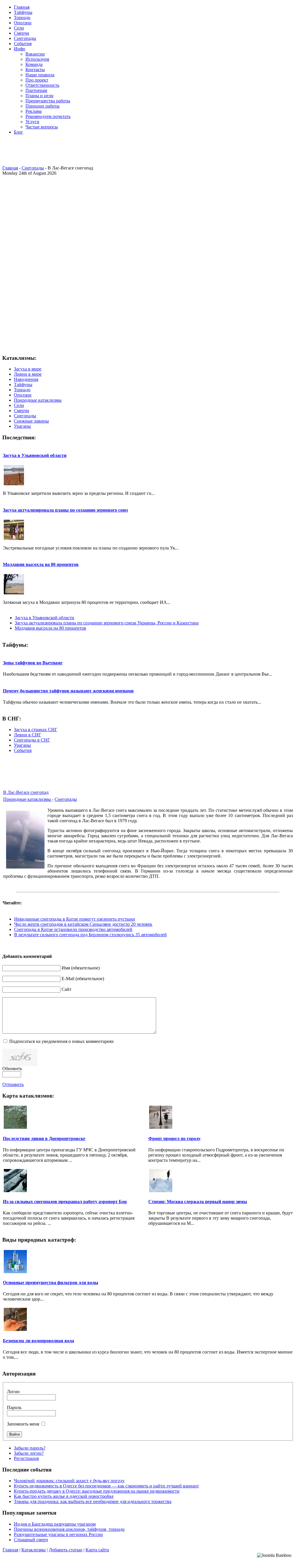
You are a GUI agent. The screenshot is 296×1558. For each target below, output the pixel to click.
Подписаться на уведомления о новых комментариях (61, 1041)
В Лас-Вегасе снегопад (26, 792)
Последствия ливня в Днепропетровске (44, 1138)
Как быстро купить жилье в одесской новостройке (64, 1496)
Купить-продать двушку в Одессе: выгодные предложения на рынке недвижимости (97, 1491)
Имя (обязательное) (81, 967)
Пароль (14, 1407)
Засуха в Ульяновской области (34, 455)
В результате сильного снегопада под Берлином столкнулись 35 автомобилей (90, 934)
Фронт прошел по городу (174, 1138)
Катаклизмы (33, 1549)
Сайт (66, 989)
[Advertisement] (146, 152)
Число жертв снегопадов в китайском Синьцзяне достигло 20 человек (83, 924)
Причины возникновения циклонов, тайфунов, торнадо (69, 1529)
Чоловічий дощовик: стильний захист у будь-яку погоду (69, 1480)
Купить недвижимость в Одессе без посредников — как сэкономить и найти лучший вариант (106, 1485)
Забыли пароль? (29, 1447)
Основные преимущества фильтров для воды (50, 1282)
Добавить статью (65, 1549)
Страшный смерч (31, 1539)
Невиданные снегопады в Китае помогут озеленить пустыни (74, 919)
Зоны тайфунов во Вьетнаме (32, 662)
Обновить (12, 1068)
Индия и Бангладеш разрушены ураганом (55, 1524)
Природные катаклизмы (27, 799)
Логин (13, 1391)
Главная (10, 167)
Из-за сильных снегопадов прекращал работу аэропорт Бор (65, 1201)
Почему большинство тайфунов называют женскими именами (68, 690)
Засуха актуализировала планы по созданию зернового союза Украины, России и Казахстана (107, 622)
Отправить (13, 1084)
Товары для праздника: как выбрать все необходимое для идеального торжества (92, 1501)
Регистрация (26, 1458)
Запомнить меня (23, 1423)
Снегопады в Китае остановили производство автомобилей (73, 929)
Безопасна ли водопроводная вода (38, 1340)
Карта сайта (97, 1549)
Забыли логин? (29, 1453)
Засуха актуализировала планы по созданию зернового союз (65, 510)
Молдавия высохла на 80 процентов (41, 564)
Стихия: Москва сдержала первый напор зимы (197, 1201)
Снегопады (33, 167)
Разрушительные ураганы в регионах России (58, 1534)
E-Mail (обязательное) (83, 978)
